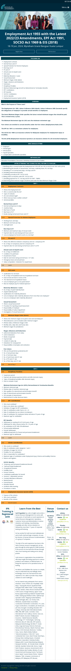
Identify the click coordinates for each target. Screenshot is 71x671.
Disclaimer (4, 668)
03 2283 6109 (65, 515)
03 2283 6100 (65, 527)
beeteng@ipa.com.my (62, 546)
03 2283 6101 (65, 556)
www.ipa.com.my (63, 580)
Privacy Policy (13, 668)
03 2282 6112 (65, 540)
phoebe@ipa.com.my (62, 534)
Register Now (19, 51)
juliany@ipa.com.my (63, 521)
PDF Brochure (52, 51)
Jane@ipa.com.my (62, 562)
